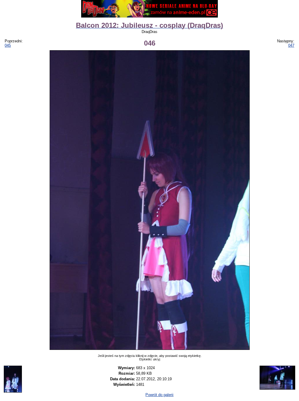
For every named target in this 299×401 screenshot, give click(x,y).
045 (8, 45)
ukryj (156, 359)
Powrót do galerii (159, 395)
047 (291, 45)
